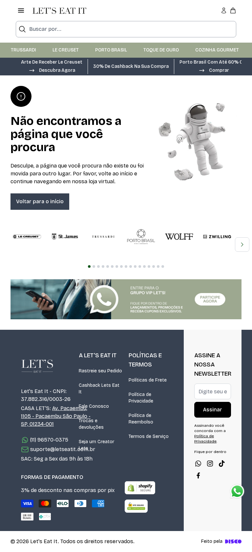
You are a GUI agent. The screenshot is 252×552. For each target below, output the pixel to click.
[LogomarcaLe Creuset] (26, 236)
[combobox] (126, 29)
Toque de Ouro (161, 50)
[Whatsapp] (198, 463)
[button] (51, 70)
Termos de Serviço (149, 436)
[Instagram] (210, 463)
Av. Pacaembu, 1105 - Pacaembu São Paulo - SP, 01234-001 (56, 416)
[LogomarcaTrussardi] (103, 236)
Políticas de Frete (148, 380)
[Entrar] (223, 10)
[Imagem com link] (126, 299)
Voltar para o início (40, 201)
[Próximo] (242, 244)
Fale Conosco (94, 406)
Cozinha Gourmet (217, 50)
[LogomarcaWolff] (179, 236)
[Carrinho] (233, 10)
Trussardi (23, 50)
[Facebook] (198, 475)
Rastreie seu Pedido (100, 371)
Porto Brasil (111, 50)
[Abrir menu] (21, 10)
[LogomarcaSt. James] (65, 236)
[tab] (89, 266)
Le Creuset (65, 50)
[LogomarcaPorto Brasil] (141, 236)
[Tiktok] (222, 463)
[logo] (59, 10)
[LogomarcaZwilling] (217, 236)
